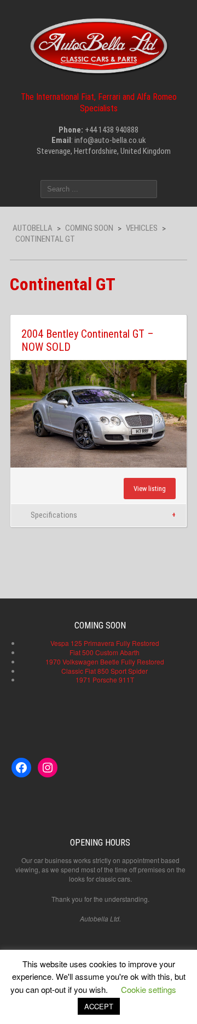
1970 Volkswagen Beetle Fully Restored (104, 661)
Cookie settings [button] (148, 989)
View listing (150, 488)
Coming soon (89, 228)
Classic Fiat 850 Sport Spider (104, 670)
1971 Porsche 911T (105, 679)
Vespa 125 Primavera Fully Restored (104, 643)
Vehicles (142, 228)
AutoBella (33, 228)
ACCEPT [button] (98, 1006)
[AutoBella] (99, 44)
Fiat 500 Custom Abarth (104, 652)
